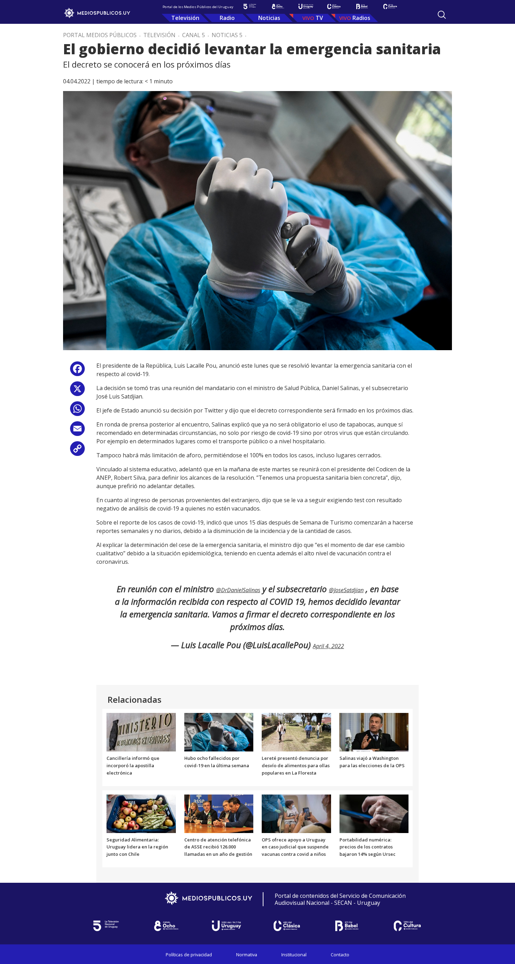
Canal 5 (193, 35)
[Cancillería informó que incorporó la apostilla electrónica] (141, 732)
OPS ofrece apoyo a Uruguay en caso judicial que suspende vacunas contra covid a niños (295, 847)
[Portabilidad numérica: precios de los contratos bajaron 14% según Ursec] (374, 813)
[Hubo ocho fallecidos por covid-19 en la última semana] (219, 732)
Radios (361, 18)
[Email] (77, 431)
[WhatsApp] (77, 411)
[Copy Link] (77, 451)
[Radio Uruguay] (306, 6)
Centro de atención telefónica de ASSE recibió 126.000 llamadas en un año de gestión (218, 847)
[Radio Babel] (362, 6)
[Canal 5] (250, 6)
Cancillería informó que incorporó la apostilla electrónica (133, 765)
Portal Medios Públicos (100, 35)
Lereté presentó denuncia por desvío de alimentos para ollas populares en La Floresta (296, 765)
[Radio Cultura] (390, 6)
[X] (77, 391)
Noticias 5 (227, 35)
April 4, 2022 (328, 646)
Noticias (269, 18)
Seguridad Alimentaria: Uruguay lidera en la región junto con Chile (137, 847)
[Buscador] (442, 15)
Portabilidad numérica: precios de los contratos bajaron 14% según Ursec (367, 847)
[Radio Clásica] (334, 6)
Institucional (294, 954)
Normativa (246, 954)
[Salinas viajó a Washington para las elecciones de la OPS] (374, 732)
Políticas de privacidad (189, 954)
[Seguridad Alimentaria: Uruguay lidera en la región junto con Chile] (141, 813)
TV (319, 18)
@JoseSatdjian (346, 590)
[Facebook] (77, 371)
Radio (227, 18)
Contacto (340, 954)
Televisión (185, 18)
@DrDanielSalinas (238, 590)
